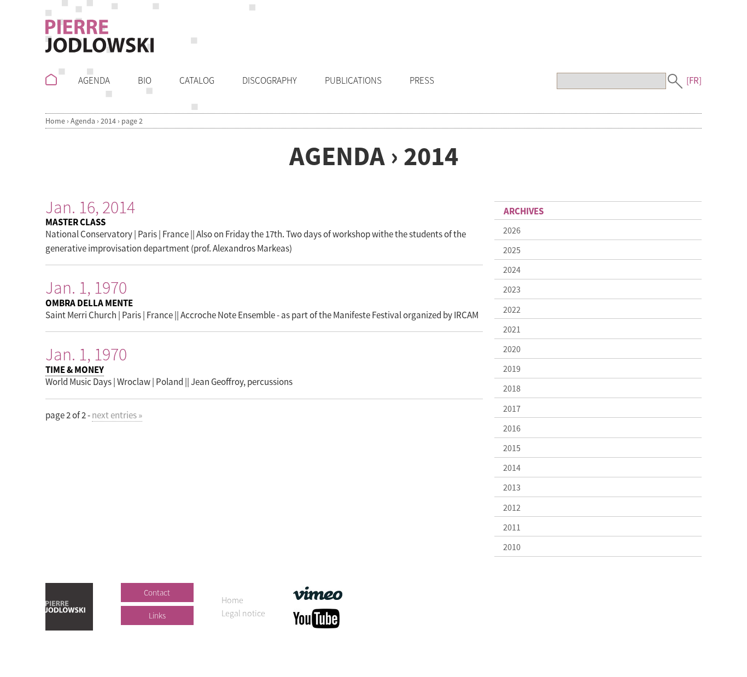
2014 (108, 121)
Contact (157, 592)
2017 (512, 408)
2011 (512, 527)
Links (157, 615)
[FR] (694, 80)
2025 (512, 249)
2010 (512, 546)
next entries (117, 415)
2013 (512, 487)
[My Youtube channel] (316, 616)
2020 (512, 348)
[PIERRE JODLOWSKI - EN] (99, 34)
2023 (512, 289)
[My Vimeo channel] (317, 591)
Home (55, 121)
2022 (512, 309)
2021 (512, 329)
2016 (512, 428)
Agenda (83, 121)
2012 (512, 507)
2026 (512, 230)
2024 (512, 269)
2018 (512, 388)
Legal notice (243, 613)
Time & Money (74, 370)
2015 (512, 447)
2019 (512, 368)
